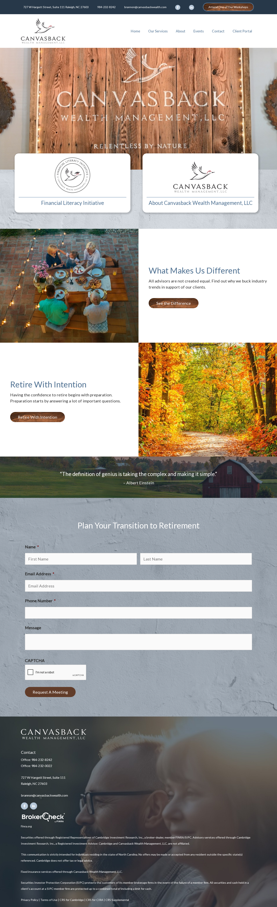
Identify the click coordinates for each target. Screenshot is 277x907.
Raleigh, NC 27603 (34, 783)
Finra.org (26, 826)
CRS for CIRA (94, 900)
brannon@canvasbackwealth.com (145, 7)
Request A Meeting (50, 692)
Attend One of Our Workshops (228, 7)
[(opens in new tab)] (43, 816)
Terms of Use (48, 900)
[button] (174, 303)
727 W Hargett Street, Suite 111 (43, 777)
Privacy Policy (29, 900)
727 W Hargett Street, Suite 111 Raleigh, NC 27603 (56, 7)
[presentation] (56, 672)
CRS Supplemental (117, 900)
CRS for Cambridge (72, 900)
